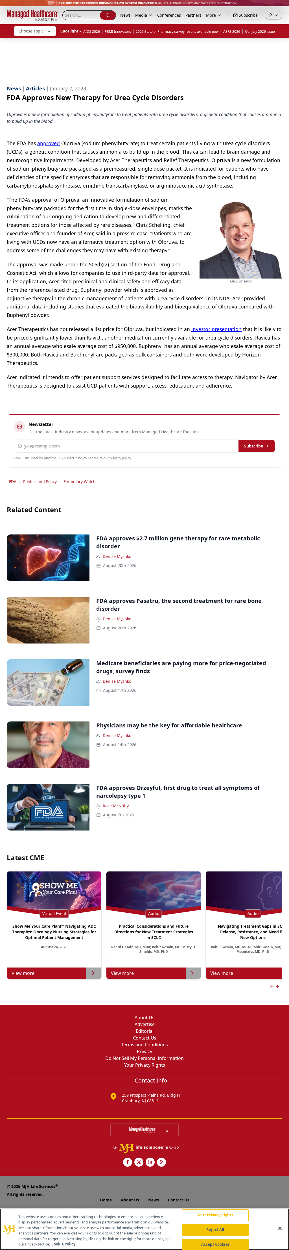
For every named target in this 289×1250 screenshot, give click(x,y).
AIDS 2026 (91, 31)
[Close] (280, 1228)
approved (48, 143)
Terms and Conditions (144, 1045)
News (125, 15)
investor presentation (216, 329)
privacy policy (120, 458)
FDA (12, 481)
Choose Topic (31, 31)
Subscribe (253, 446)
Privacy (144, 1051)
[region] (144, 1229)
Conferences (169, 15)
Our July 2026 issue (260, 31)
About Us (144, 1017)
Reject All (215, 1229)
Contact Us (144, 1038)
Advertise (145, 1024)
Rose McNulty (116, 805)
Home (106, 1200)
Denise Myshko (117, 556)
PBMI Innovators (118, 31)
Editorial (145, 1031)
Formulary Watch (80, 481)
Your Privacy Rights (144, 1065)
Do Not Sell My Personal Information (144, 1058)
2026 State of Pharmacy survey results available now (177, 31)
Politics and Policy (40, 481)
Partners (193, 15)
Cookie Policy (63, 1244)
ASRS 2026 (231, 31)
